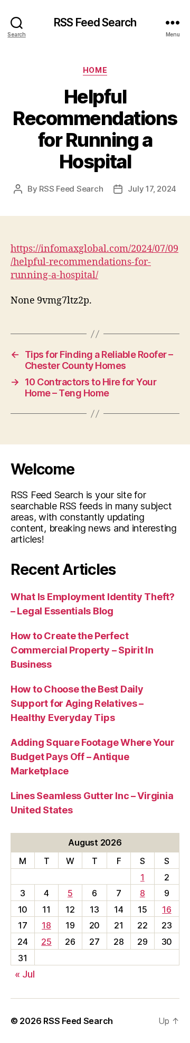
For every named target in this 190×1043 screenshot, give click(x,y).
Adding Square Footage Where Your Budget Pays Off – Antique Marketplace (92, 756)
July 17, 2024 (152, 189)
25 (46, 941)
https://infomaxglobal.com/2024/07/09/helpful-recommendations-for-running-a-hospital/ (94, 262)
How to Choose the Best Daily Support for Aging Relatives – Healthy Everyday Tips (77, 703)
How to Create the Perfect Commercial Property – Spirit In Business (82, 650)
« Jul (25, 974)
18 (46, 925)
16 (166, 909)
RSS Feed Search (95, 22)
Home (95, 69)
